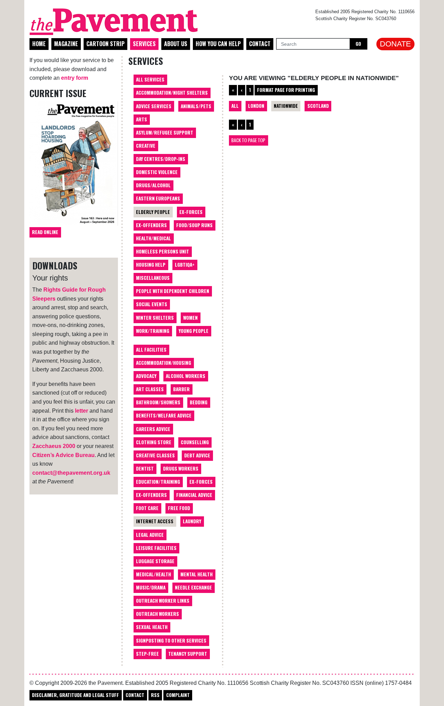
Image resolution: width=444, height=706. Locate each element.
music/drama (150, 587)
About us (175, 44)
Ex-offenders (151, 225)
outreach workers (157, 613)
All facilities (151, 349)
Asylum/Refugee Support (164, 132)
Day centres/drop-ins (160, 158)
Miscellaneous (153, 277)
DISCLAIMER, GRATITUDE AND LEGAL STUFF (75, 694)
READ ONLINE (45, 232)
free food (179, 508)
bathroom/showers (158, 402)
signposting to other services (171, 640)
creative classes (155, 455)
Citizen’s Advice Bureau (63, 455)
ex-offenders (151, 494)
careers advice (153, 428)
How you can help (218, 44)
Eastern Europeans (158, 198)
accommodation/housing (163, 362)
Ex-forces (191, 211)
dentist (145, 468)
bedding (198, 402)
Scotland (318, 105)
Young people (193, 330)
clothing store (153, 442)
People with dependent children (172, 290)
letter (81, 411)
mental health (196, 574)
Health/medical (153, 238)
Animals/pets (196, 106)
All (235, 105)
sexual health (152, 626)
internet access (154, 521)
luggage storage (155, 561)
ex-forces (201, 481)
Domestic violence (157, 172)
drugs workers (180, 468)
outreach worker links (162, 600)
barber (181, 389)
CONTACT (135, 694)
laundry (192, 521)
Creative (145, 145)
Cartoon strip (105, 44)
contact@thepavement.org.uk (71, 473)
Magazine (66, 44)
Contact (260, 44)
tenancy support (187, 653)
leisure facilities (156, 547)
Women (190, 317)
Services (144, 44)
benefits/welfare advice (163, 415)
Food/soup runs (194, 225)
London (256, 105)
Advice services (153, 106)
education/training (158, 481)
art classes (150, 389)
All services (150, 79)
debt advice (197, 455)
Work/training (152, 330)
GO (358, 43)
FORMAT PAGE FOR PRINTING (286, 89)
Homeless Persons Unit (162, 251)
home (39, 44)
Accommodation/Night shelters (172, 92)
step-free (147, 653)
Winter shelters (155, 317)
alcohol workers (185, 375)
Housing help (150, 264)
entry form (74, 78)
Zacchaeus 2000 (53, 446)
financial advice (194, 494)
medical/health (153, 574)
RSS (155, 694)
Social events (151, 304)
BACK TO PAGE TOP (248, 140)
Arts (141, 119)
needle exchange (193, 587)
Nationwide (286, 105)
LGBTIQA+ (185, 264)
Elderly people (153, 211)
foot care (147, 508)
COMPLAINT (178, 694)
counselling (195, 442)
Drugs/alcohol (153, 185)
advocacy (146, 375)
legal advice (150, 534)
